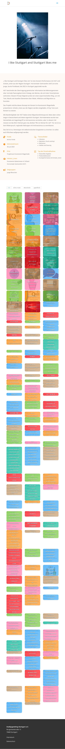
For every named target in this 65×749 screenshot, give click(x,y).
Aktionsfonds (27, 187)
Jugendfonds (37, 187)
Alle (9, 187)
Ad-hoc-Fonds (16, 187)
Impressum (10, 737)
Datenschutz (10, 741)
